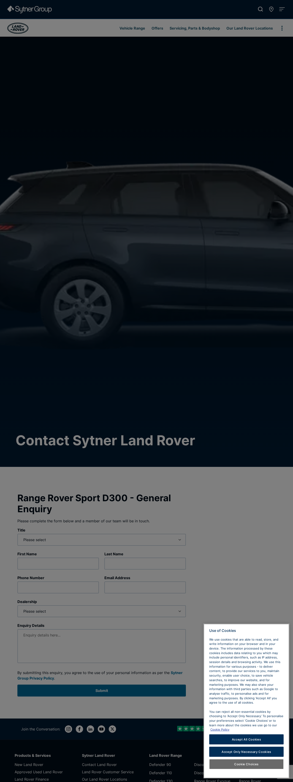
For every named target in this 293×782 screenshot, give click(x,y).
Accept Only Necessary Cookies (246, 752)
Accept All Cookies (246, 739)
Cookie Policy (219, 729)
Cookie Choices (246, 764)
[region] (246, 701)
